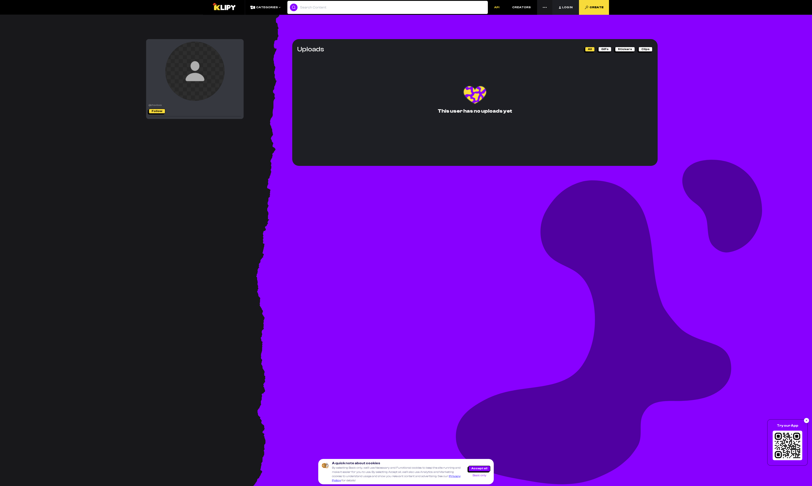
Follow (157, 111)
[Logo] (224, 7)
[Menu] (544, 7)
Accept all (479, 468)
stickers (625, 49)
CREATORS (521, 7)
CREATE (597, 7)
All (590, 49)
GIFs (605, 49)
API (496, 7)
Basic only (479, 475)
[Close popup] (806, 420)
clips (645, 49)
